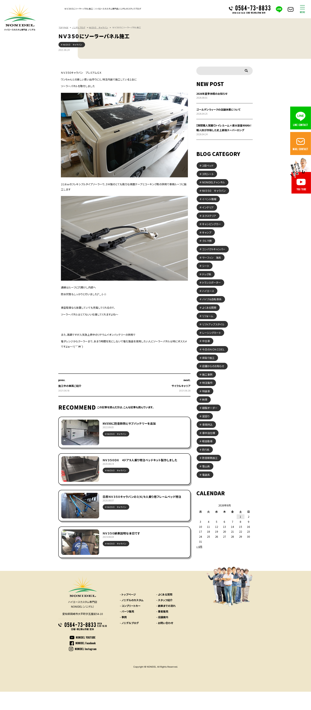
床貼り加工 (208, 358)
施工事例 (207, 374)
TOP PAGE (63, 27)
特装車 (206, 391)
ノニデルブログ (78, 27)
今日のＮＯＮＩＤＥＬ (213, 349)
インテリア (208, 207)
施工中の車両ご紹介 (69, 386)
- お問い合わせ (164, 623)
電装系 (206, 475)
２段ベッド (207, 165)
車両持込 (207, 424)
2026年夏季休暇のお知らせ (211, 94)
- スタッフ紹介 (164, 600)
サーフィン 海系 (211, 257)
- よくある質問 (164, 594)
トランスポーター (211, 282)
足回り (205, 416)
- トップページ (128, 594)
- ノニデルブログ (129, 623)
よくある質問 (209, 307)
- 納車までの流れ (166, 606)
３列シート (208, 174)
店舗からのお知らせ (213, 366)
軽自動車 (207, 441)
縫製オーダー (209, 408)
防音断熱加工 (210, 458)
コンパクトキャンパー (213, 249)
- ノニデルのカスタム (132, 600)
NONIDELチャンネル (213, 182)
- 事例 (123, 617)
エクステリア (209, 216)
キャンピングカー (211, 224)
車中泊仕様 (208, 433)
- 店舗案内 (162, 617)
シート (205, 266)
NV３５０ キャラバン (98, 27)
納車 (204, 399)
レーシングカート (211, 333)
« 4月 (199, 547)
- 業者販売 (162, 611)
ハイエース (208, 291)
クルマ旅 (207, 241)
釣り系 (205, 450)
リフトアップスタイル (213, 324)
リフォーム (207, 316)
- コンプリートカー (130, 606)
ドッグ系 (206, 274)
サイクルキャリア (181, 386)
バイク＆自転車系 (212, 299)
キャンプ (206, 232)
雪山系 (206, 466)
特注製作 (207, 383)
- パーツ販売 (127, 611)
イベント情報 (209, 199)
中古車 (206, 341)
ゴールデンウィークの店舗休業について (218, 109)
